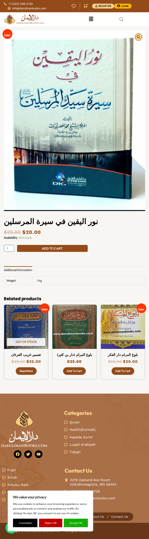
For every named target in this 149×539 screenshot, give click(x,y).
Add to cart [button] (74, 370)
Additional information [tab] (18, 270)
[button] (91, 19)
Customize (25, 522)
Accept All (75, 522)
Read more (26, 370)
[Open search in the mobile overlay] (121, 19)
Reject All (50, 522)
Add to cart (52, 248)
